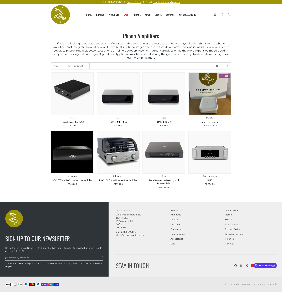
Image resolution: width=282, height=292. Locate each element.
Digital (174, 219)
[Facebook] (235, 265)
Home (228, 214)
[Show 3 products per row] (222, 66)
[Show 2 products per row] (217, 66)
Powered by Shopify (267, 284)
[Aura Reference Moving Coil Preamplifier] (163, 152)
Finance (229, 239)
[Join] (100, 257)
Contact (229, 243)
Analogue (176, 214)
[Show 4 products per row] (228, 66)
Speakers (176, 229)
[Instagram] (241, 265)
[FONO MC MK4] (163, 93)
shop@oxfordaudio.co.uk (166, 2)
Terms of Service (93, 263)
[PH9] (209, 152)
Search (229, 219)
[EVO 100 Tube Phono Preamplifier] (118, 152)
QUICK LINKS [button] (231, 210)
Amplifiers (176, 224)
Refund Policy (232, 229)
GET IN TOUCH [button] (123, 210)
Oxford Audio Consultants (239, 284)
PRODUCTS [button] (176, 210)
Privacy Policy (71, 263)
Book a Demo (134, 2)
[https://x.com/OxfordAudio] (246, 265)
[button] (100, 14)
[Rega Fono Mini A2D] (72, 93)
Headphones (177, 234)
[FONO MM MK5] (118, 93)
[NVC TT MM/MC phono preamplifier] (72, 152)
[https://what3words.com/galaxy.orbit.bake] (252, 265)
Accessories (177, 239)
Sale (173, 243)
